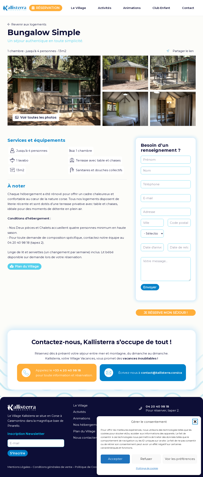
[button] (195, 422)
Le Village (80, 405)
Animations (81, 418)
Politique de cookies (147, 468)
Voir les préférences (180, 459)
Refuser (146, 459)
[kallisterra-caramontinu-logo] (14, 8)
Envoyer (150, 287)
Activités (79, 412)
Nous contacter (85, 437)
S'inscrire (17, 453)
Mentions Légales (19, 466)
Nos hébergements (88, 425)
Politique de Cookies (88, 466)
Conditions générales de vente (52, 466)
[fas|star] (28, 372)
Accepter (115, 459)
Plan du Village (84, 431)
